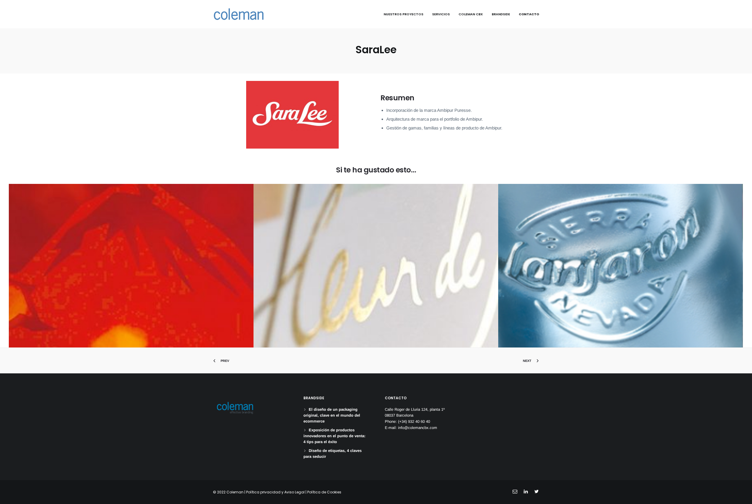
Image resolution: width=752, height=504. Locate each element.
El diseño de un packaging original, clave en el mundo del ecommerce (331, 415)
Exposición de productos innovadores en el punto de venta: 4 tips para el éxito (334, 436)
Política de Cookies (324, 492)
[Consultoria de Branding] (238, 14)
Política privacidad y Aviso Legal (275, 492)
